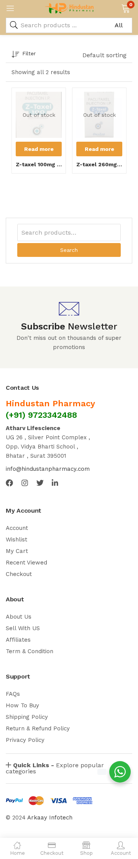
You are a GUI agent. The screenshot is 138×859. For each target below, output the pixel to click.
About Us (18, 616)
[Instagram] (24, 483)
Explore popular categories (55, 768)
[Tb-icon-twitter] (40, 483)
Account (17, 528)
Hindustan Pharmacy (50, 403)
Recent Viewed (26, 562)
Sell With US (23, 628)
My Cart (17, 551)
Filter (29, 53)
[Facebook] (9, 483)
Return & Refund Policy (38, 728)
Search (69, 250)
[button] (125, 8)
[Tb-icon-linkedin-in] (55, 483)
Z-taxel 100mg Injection (39, 164)
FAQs (13, 693)
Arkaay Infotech (49, 817)
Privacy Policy (25, 740)
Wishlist (16, 539)
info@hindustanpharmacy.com (48, 468)
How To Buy (22, 705)
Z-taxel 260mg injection (99, 164)
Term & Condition (29, 651)
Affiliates (18, 639)
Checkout (19, 574)
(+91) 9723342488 (41, 415)
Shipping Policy (27, 716)
